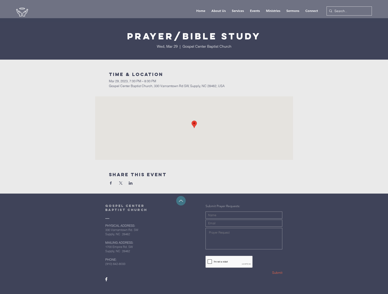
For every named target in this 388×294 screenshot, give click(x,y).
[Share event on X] (121, 183)
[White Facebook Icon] (106, 279)
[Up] (181, 200)
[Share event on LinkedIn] (131, 183)
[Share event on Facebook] (111, 183)
